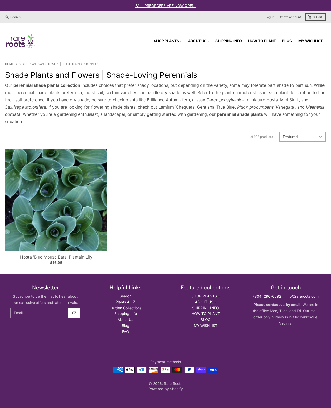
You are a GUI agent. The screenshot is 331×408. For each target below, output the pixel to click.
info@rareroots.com (302, 296)
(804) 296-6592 (267, 296)
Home (9, 64)
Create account (290, 17)
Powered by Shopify (165, 388)
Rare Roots (173, 383)
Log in (269, 17)
